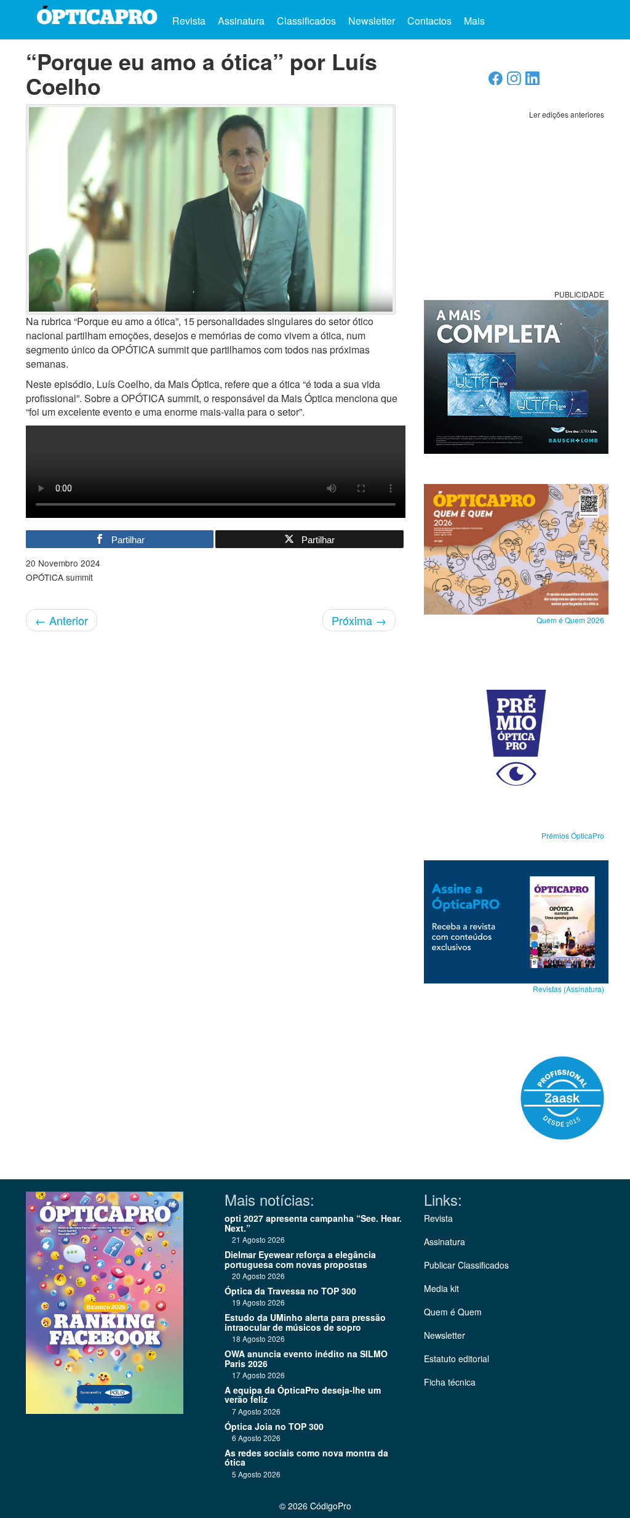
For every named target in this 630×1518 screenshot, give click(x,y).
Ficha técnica (450, 1382)
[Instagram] (514, 81)
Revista (188, 21)
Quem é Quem (453, 1312)
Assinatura (241, 21)
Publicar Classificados (466, 1265)
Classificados (306, 21)
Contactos (429, 21)
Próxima (359, 620)
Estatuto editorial (456, 1358)
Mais (475, 21)
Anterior (61, 620)
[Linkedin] (532, 81)
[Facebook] (495, 81)
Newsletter (371, 21)
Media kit (441, 1288)
